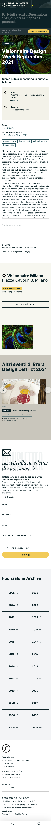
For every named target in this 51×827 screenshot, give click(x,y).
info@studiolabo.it (12, 774)
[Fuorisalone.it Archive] (17, 4)
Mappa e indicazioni (25, 304)
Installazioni (24, 141)
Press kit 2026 (8, 788)
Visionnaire (8, 128)
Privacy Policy (7, 814)
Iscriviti (26, 555)
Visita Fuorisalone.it (37, 32)
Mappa (15, 101)
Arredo (6, 141)
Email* (5, 525)
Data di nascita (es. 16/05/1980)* (17, 535)
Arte (14, 141)
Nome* (5, 504)
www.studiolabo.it (12, 778)
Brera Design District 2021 (15, 135)
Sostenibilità (8, 145)
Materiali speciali (40, 141)
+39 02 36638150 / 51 (13, 771)
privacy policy (23, 548)
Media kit (6, 785)
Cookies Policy (21, 814)
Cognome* (6, 515)
